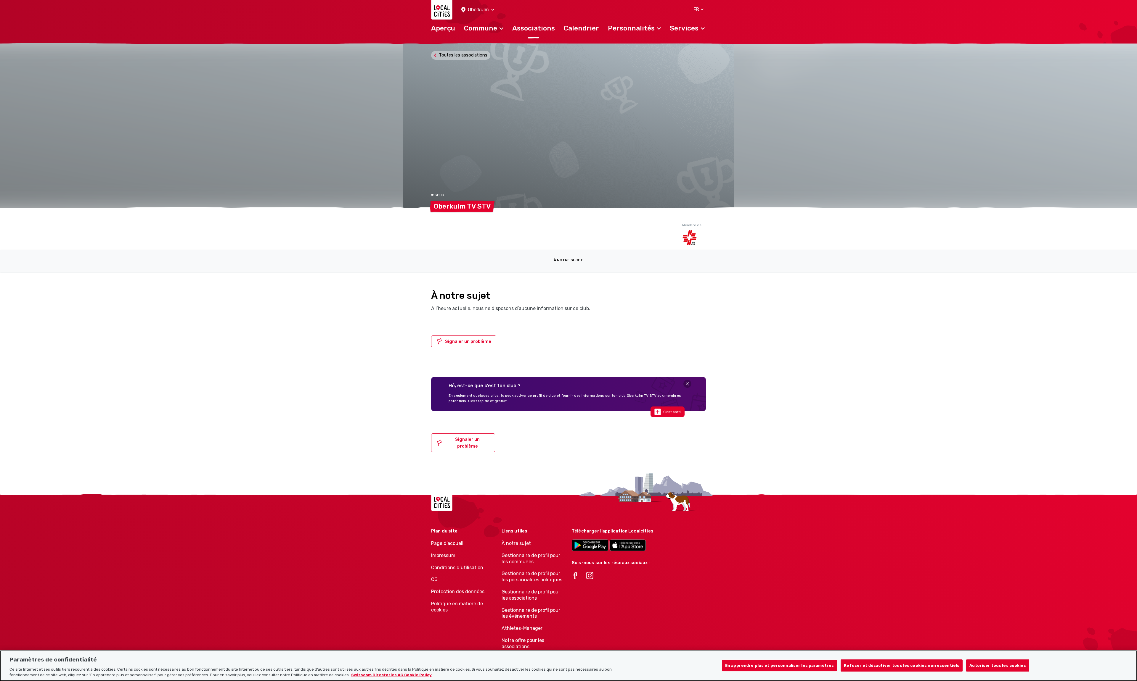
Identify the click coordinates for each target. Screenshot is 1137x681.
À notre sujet (568, 260)
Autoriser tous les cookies (997, 665)
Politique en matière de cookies (457, 607)
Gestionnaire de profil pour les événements (531, 613)
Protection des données (457, 591)
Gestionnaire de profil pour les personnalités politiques (532, 576)
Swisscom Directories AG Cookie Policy (391, 675)
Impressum (443, 555)
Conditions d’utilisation (457, 567)
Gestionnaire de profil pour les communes (531, 558)
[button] (477, 10)
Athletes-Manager (522, 628)
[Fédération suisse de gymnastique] (694, 237)
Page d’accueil (447, 543)
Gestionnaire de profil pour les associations (531, 595)
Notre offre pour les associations (523, 643)
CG (434, 579)
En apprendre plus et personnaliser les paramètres (779, 665)
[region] (568, 665)
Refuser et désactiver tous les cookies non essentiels (901, 665)
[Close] (687, 384)
